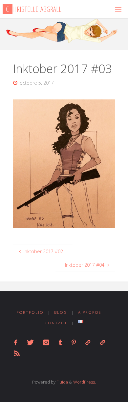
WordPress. (84, 382)
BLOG (60, 312)
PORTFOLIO (30, 312)
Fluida (61, 382)
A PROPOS (89, 312)
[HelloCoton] (102, 342)
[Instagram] (46, 342)
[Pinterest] (74, 342)
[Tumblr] (60, 342)
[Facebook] (15, 342)
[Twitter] (30, 342)
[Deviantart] (87, 342)
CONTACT (56, 322)
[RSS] (17, 353)
